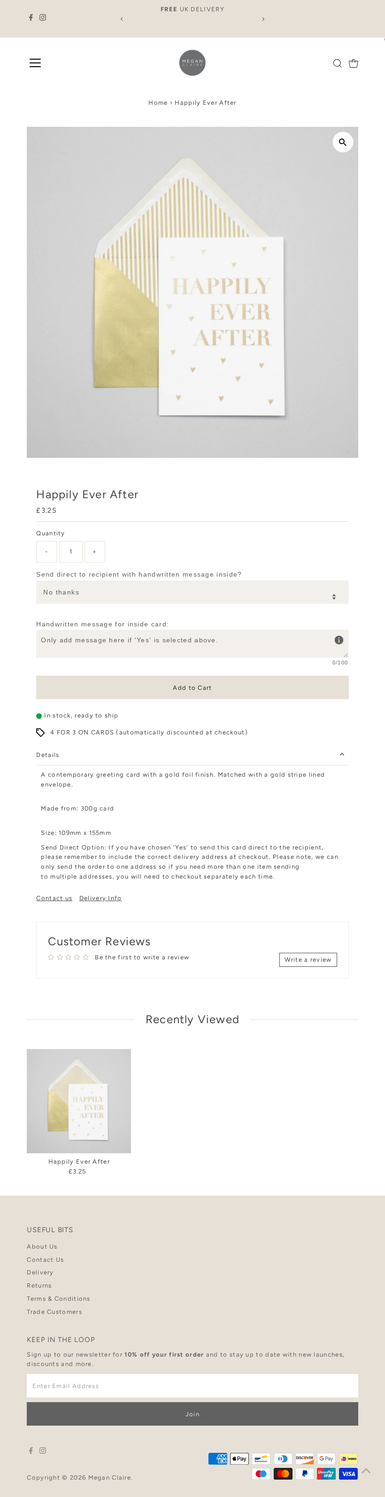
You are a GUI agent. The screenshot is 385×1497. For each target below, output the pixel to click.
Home (158, 102)
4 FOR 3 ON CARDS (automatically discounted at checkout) (149, 732)
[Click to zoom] (343, 142)
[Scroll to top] (366, 1471)
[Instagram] (42, 19)
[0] (353, 63)
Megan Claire (109, 1477)
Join (192, 1414)
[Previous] (122, 19)
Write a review (308, 959)
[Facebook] (31, 19)
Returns (39, 1285)
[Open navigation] (35, 63)
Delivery (40, 1272)
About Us (42, 1246)
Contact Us (45, 1259)
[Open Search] (337, 63)
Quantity (50, 533)
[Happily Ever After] (79, 1101)
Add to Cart (192, 687)
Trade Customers (54, 1311)
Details (47, 754)
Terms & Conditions (58, 1298)
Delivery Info (100, 898)
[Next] (262, 19)
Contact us (54, 898)
